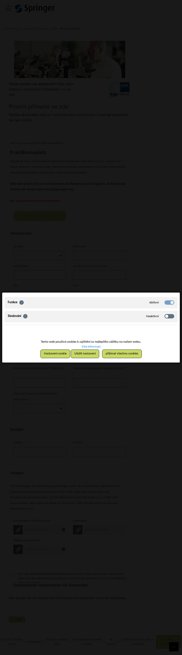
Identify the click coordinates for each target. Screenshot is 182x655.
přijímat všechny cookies (122, 353)
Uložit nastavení (85, 353)
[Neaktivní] (169, 316)
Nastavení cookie (55, 353)
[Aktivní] (169, 302)
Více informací (91, 346)
